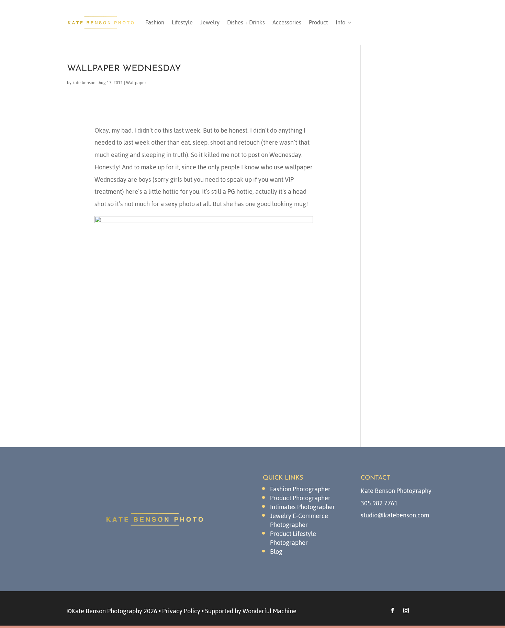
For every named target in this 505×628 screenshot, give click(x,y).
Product (318, 22)
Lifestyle (182, 22)
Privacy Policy (181, 611)
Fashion (154, 22)
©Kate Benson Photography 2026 (112, 611)
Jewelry (210, 22)
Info (340, 22)
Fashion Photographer (300, 489)
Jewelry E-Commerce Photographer (299, 520)
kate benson (84, 83)
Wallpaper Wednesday (124, 69)
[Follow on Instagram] (406, 610)
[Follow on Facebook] (392, 610)
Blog (276, 552)
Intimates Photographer (302, 507)
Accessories (286, 22)
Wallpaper (136, 83)
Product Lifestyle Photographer (293, 538)
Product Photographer (300, 498)
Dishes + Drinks (246, 22)
